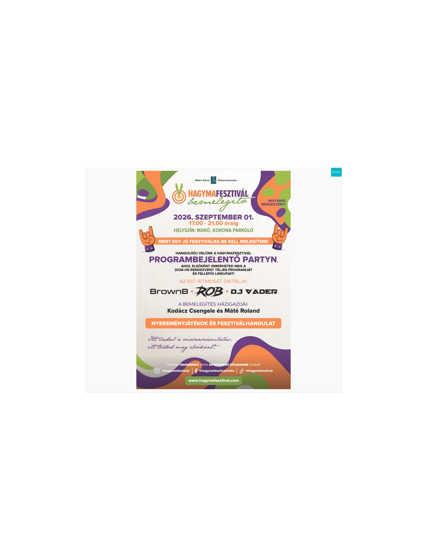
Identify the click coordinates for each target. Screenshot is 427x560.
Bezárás (336, 172)
